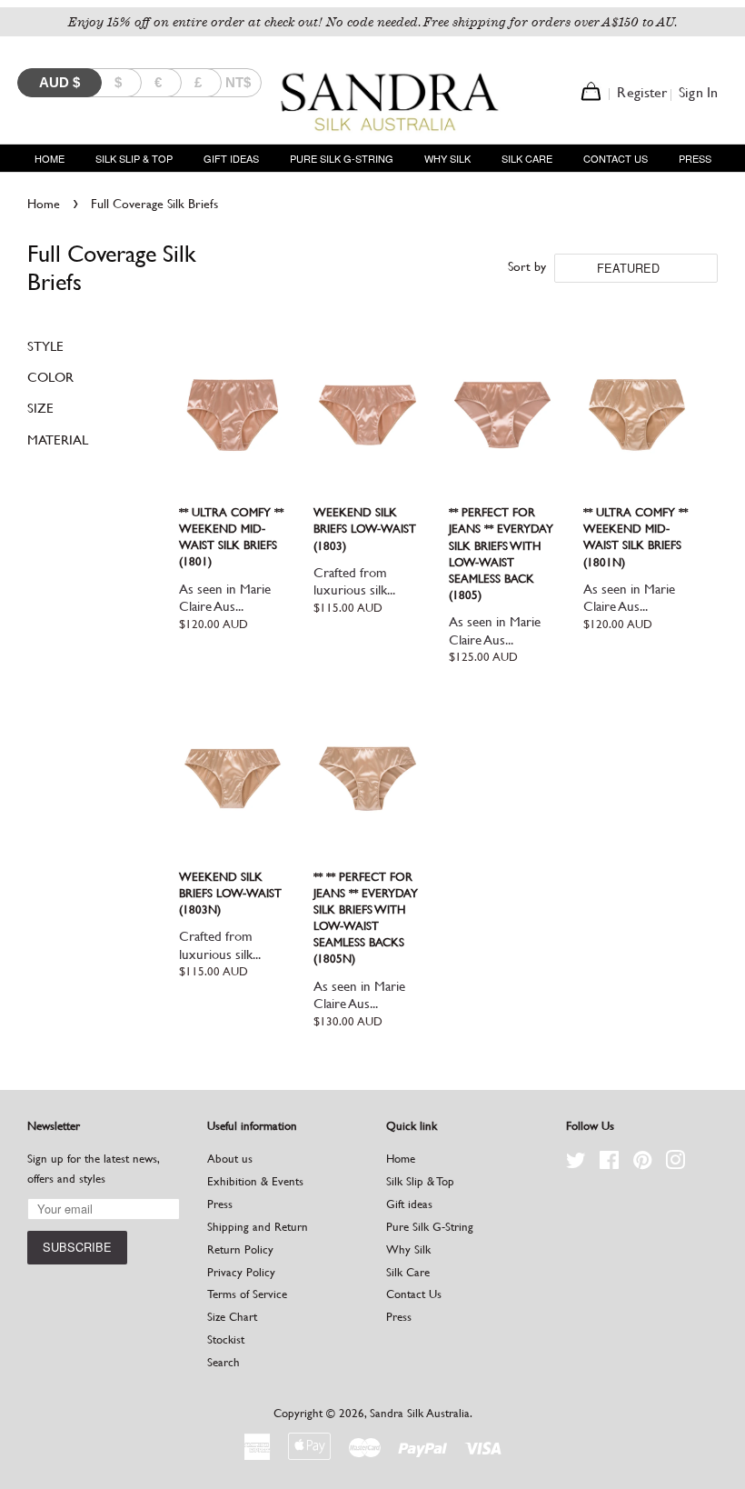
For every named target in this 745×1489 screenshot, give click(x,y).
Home (50, 158)
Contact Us (615, 158)
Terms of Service (247, 1294)
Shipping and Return (257, 1227)
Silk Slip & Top (134, 158)
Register (642, 92)
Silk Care (527, 158)
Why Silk (447, 158)
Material (57, 439)
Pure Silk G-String (341, 158)
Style (45, 346)
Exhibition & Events (255, 1181)
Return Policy (240, 1249)
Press (695, 158)
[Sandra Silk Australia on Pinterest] (642, 1164)
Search (223, 1362)
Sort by (527, 266)
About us (230, 1158)
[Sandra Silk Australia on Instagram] (675, 1164)
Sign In (698, 92)
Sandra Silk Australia (420, 1413)
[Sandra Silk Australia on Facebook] (609, 1164)
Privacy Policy (241, 1272)
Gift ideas (231, 158)
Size (40, 407)
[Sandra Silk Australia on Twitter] (576, 1164)
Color (50, 377)
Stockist (225, 1339)
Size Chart (232, 1317)
